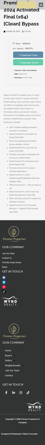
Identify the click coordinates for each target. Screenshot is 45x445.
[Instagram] (4, 287)
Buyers (8, 355)
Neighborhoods (12, 365)
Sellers (8, 360)
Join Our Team (8, 253)
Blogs (4, 267)
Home (8, 350)
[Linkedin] (4, 282)
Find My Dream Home (11, 262)
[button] (41, 5)
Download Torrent (29, 62)
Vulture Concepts (30, 434)
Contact (9, 375)
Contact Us (7, 258)
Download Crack (29, 55)
